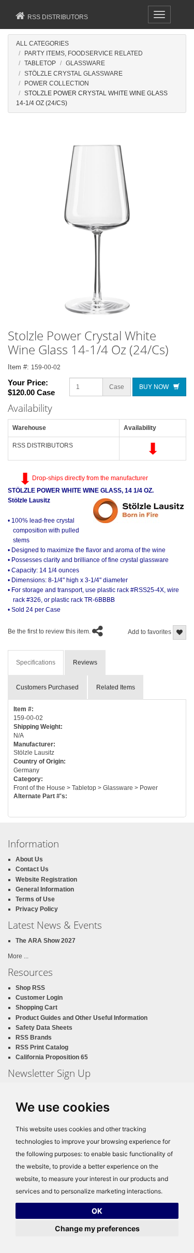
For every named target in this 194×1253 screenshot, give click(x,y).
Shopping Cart (36, 1007)
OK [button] (97, 1210)
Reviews (85, 662)
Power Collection (56, 83)
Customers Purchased (47, 687)
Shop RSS (30, 987)
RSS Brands (34, 1037)
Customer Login (39, 997)
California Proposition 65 (52, 1057)
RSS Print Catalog (42, 1047)
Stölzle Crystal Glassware (73, 73)
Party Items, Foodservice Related (83, 53)
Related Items (115, 687)
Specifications (35, 662)
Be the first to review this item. (49, 631)
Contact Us (32, 869)
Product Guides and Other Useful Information (81, 1017)
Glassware (85, 63)
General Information (45, 889)
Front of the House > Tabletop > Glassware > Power (85, 787)
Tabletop (40, 63)
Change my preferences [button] (97, 1228)
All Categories (42, 43)
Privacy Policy (37, 909)
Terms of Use (35, 899)
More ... (18, 956)
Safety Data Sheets (44, 1027)
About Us (29, 859)
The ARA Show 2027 (46, 940)
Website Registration (46, 879)
